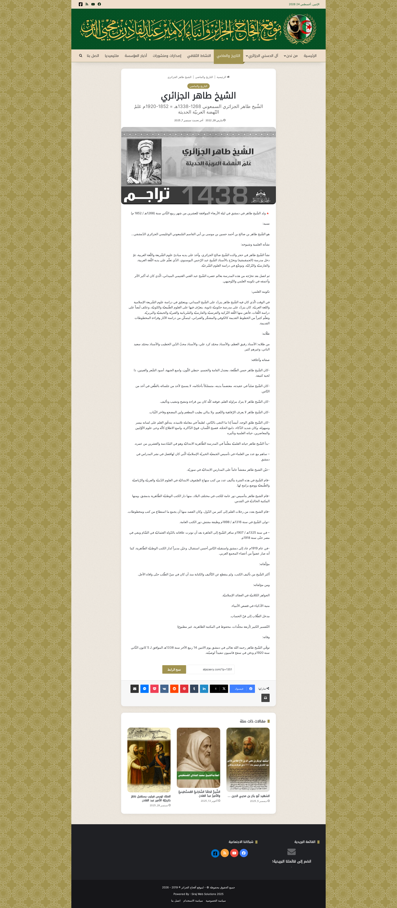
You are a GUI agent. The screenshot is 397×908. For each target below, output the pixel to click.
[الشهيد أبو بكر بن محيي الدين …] (248, 760)
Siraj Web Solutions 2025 (207, 894)
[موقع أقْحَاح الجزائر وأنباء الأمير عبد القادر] (198, 29)
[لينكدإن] (204, 689)
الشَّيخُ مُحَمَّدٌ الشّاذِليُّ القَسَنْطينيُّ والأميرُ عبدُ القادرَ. (199, 794)
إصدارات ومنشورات (167, 55)
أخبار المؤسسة (136, 55)
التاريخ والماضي (228, 55)
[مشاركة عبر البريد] (134, 689)
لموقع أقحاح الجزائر (192, 887)
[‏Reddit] (174, 689)
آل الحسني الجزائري (263, 55)
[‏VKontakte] (164, 689)
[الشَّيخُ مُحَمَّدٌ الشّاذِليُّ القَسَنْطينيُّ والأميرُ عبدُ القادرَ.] (198, 758)
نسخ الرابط (174, 669)
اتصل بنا (93, 55)
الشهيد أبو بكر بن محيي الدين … (249, 796)
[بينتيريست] (184, 689)
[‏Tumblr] (194, 689)
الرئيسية (310, 55)
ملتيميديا (112, 55)
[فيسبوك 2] (81, 4)
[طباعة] (265, 698)
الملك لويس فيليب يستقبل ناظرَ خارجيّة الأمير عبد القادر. (151, 798)
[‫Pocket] (154, 689)
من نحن (292, 55)
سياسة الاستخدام (193, 900)
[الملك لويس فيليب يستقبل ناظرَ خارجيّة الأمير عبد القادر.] (149, 760)
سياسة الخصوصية (216, 900)
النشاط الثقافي (199, 55)
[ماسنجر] (144, 689)
